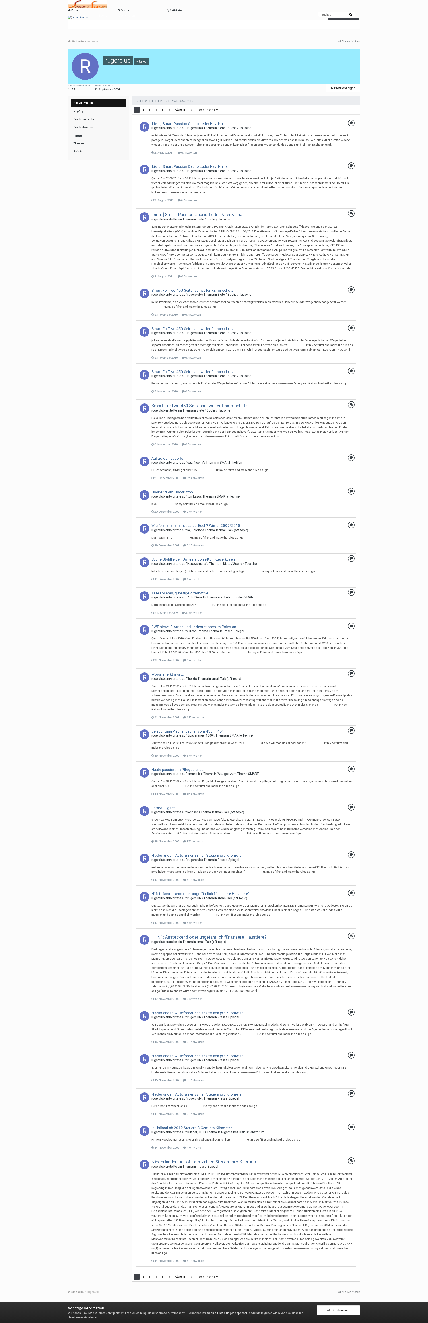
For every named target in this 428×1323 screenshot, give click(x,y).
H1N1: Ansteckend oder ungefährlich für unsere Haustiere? (200, 893)
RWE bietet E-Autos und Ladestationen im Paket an (193, 627)
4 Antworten (194, 1147)
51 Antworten (195, 879)
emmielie (194, 774)
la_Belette (194, 530)
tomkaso (193, 496)
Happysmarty (196, 563)
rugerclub (158, 128)
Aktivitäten (127, 15)
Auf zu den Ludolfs (167, 458)
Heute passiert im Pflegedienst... (178, 769)
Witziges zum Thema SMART (238, 774)
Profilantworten (83, 127)
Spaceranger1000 (200, 735)
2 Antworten (194, 511)
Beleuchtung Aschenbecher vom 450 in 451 (187, 731)
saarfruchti (195, 462)
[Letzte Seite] (191, 110)
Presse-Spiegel (233, 631)
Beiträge (79, 151)
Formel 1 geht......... (167, 808)
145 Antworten (196, 717)
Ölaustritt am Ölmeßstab (172, 492)
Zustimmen (340, 1310)
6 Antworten (189, 152)
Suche (102, 15)
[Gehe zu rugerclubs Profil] (144, 127)
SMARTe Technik (228, 496)
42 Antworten (195, 794)
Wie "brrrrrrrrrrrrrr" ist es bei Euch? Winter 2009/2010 (195, 525)
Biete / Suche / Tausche (234, 128)
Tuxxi (191, 678)
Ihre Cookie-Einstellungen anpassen (225, 1313)
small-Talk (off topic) (233, 530)
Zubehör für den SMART (238, 597)
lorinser (192, 812)
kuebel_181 (195, 1132)
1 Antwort (192, 579)
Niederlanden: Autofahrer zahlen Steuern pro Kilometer (197, 855)
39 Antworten (193, 612)
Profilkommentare (85, 119)
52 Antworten (195, 478)
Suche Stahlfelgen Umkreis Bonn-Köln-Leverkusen (193, 559)
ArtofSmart (195, 597)
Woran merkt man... (167, 674)
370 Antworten (196, 841)
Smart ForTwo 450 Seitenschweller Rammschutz (192, 290)
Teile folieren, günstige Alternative (179, 593)
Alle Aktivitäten (83, 102)
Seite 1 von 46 (207, 109)
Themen (79, 143)
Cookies (87, 1313)
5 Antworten (194, 755)
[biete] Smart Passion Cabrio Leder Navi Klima (189, 123)
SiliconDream (196, 631)
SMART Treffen (231, 462)
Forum (81, 15)
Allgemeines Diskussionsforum (242, 1132)
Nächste (180, 110)
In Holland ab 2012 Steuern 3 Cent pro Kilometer (191, 1128)
